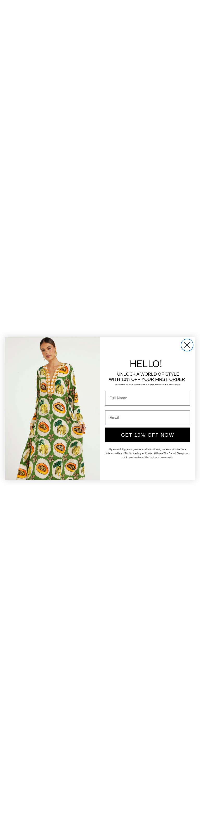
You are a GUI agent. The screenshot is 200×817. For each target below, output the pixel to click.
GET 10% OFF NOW (147, 435)
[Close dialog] (187, 345)
